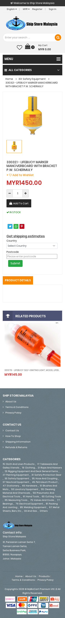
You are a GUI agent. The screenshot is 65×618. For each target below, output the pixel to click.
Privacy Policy (13, 412)
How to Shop (13, 436)
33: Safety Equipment (32, 79)
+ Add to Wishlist (20, 175)
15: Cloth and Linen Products (18, 464)
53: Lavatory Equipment (24, 489)
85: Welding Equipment (33, 507)
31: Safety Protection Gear (46, 474)
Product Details (18, 280)
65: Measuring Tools (16, 500)
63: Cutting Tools (51, 496)
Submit (15, 263)
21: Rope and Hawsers (50, 467)
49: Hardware (29, 485)
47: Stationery (11, 485)
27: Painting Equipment (16, 474)
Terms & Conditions (17, 407)
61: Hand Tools (31, 496)
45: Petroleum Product (45, 482)
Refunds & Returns (16, 447)
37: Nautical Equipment (16, 482)
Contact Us (12, 430)
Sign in (52, 9)
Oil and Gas (30, 510)
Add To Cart (21, 203)
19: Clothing (28, 467)
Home (9, 79)
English (11, 9)
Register (37, 9)
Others (44, 510)
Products (44, 576)
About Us (10, 401)
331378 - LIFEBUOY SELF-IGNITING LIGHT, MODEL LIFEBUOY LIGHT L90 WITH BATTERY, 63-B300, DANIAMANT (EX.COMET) (32, 370)
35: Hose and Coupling (44, 478)
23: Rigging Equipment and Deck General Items (31, 471)
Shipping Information (18, 441)
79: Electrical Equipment (29, 503)
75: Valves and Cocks (42, 500)
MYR (25, 9)
